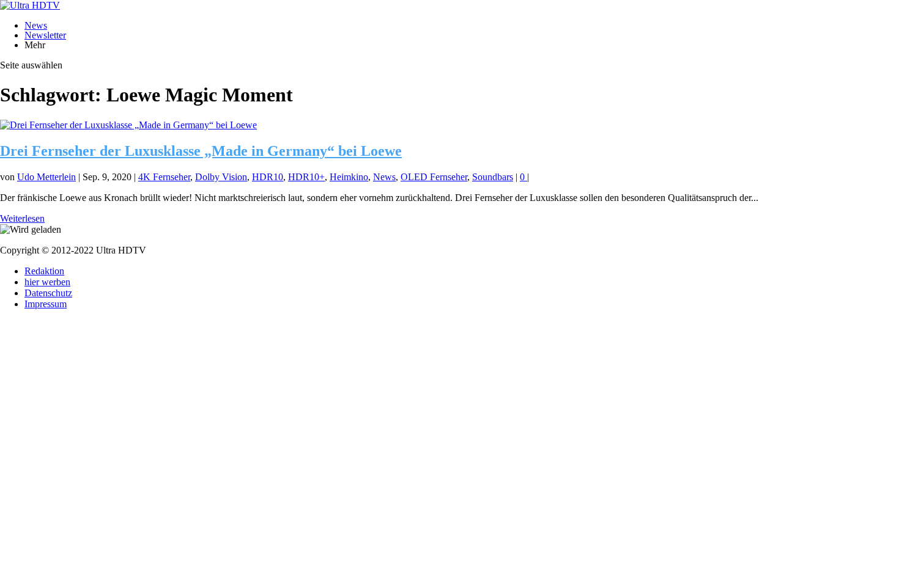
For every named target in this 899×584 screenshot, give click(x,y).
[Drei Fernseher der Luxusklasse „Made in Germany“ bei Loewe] (128, 125)
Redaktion (44, 271)
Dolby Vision (221, 177)
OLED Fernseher (434, 177)
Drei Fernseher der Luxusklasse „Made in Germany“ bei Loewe (201, 151)
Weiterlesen (22, 218)
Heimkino (349, 177)
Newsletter (45, 35)
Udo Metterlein (46, 177)
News (35, 25)
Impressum (45, 304)
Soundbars (492, 177)
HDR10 (267, 177)
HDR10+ (306, 177)
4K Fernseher (164, 177)
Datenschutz (48, 293)
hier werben (47, 282)
